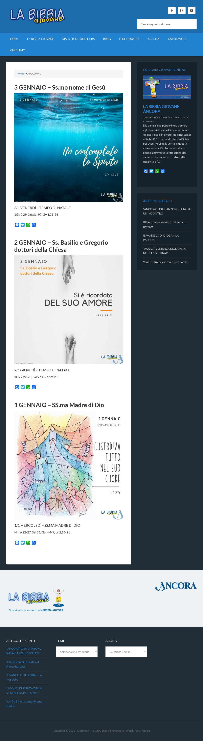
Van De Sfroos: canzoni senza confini (165, 262)
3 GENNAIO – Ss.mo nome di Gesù (59, 87)
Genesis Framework (111, 730)
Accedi (146, 730)
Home (20, 73)
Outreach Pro (85, 730)
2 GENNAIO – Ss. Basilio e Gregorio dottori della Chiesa (61, 246)
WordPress (133, 730)
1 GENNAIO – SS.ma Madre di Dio (59, 404)
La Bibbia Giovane (40, 14)
